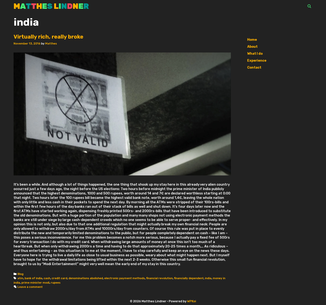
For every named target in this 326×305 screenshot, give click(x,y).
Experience (256, 60)
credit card (59, 278)
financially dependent (189, 278)
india (208, 278)
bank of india (33, 278)
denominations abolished (86, 278)
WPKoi (191, 301)
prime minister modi (35, 282)
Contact (254, 67)
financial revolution (159, 278)
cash (47, 278)
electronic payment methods (124, 278)
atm (20, 278)
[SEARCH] (309, 6)
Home (252, 40)
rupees (55, 282)
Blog (20, 274)
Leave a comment (30, 287)
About (252, 46)
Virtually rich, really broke (49, 36)
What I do (255, 53)
